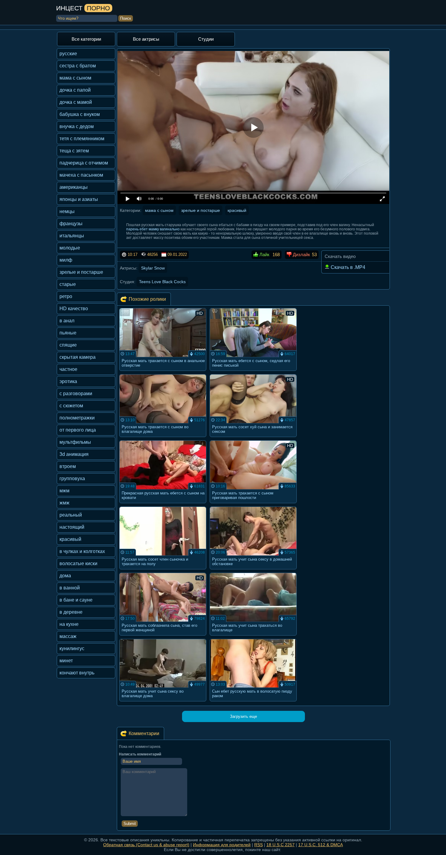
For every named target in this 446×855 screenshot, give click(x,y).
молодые (69, 247)
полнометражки (77, 417)
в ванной (69, 587)
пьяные (67, 332)
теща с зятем (74, 150)
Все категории (86, 39)
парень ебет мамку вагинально (153, 229)
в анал (66, 320)
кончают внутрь (76, 672)
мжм (64, 490)
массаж (67, 636)
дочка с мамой (75, 102)
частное (68, 369)
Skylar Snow (153, 268)
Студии (206, 39)
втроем (67, 466)
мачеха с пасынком (81, 175)
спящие (68, 345)
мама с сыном (75, 77)
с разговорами (75, 393)
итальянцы (71, 235)
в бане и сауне (76, 599)
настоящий (71, 527)
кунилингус (71, 648)
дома (65, 575)
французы (71, 223)
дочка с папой (75, 90)
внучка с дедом (76, 126)
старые (67, 284)
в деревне (71, 612)
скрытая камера (77, 357)
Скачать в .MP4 (347, 267)
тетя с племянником (81, 138)
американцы (73, 187)
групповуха (72, 478)
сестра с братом (77, 65)
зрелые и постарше (81, 272)
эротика (68, 381)
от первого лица (77, 430)
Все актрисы (146, 39)
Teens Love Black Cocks (162, 281)
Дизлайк (301, 254)
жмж (64, 502)
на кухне (69, 624)
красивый (70, 539)
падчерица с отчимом (83, 162)
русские (68, 53)
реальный (70, 514)
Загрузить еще (243, 716)
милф (65, 260)
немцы (67, 211)
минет (66, 660)
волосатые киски (78, 563)
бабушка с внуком (79, 114)
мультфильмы (75, 442)
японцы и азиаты (78, 199)
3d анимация (74, 454)
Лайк (263, 254)
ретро (65, 296)
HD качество (73, 308)
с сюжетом (71, 405)
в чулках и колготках (82, 551)
